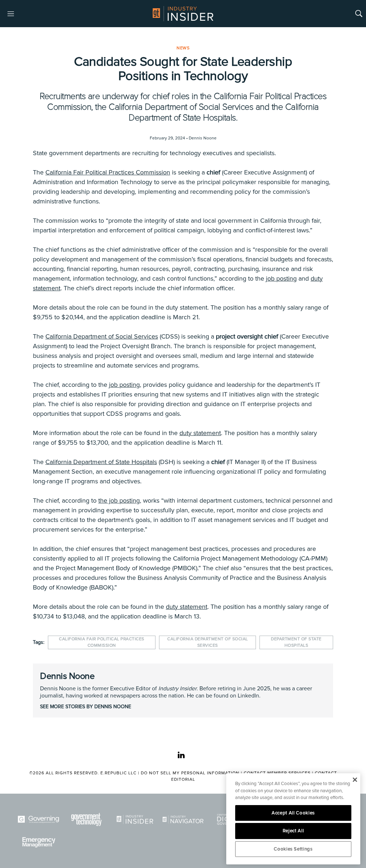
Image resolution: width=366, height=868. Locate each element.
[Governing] (38, 819)
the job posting (119, 500)
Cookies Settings (293, 849)
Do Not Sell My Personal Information (190, 773)
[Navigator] (183, 819)
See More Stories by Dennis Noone (85, 707)
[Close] (354, 779)
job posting (281, 278)
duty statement (200, 433)
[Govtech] (86, 819)
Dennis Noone (67, 676)
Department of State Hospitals (296, 642)
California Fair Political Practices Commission (107, 172)
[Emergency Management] (38, 842)
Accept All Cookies (293, 813)
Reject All (293, 831)
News (183, 48)
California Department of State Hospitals (101, 462)
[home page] (183, 13)
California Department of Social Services (101, 336)
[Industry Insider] (134, 819)
